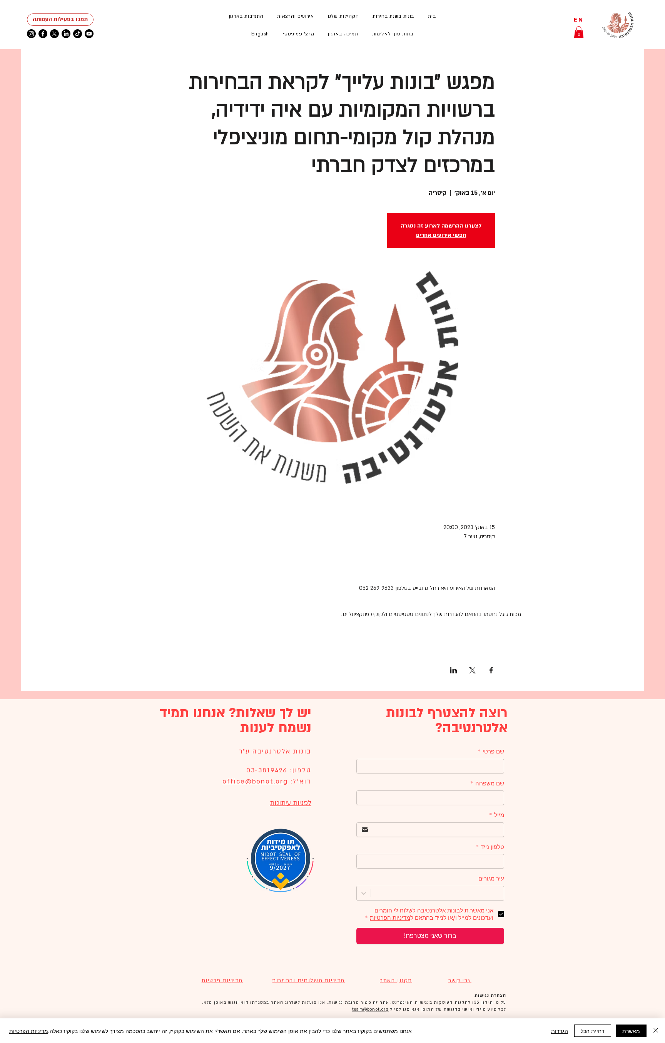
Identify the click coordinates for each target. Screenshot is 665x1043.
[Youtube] (89, 33)
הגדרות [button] (559, 1031)
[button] (295, 16)
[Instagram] (31, 33)
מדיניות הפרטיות (28, 1031)
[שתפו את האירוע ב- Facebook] (491, 670)
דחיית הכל (593, 1031)
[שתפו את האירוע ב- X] (472, 670)
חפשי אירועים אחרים (441, 235)
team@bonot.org (370, 1009)
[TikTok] (77, 33)
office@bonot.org (254, 781)
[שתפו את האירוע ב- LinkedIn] (453, 670)
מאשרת (631, 1031)
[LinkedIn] (66, 33)
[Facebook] (42, 33)
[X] (54, 33)
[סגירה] (655, 1031)
